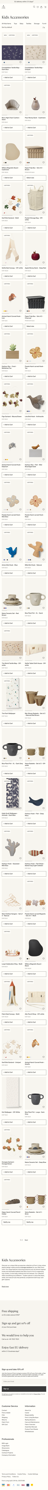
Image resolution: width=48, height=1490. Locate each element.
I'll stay (24, 34)
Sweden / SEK (24, 28)
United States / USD (24, 17)
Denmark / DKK (24, 24)
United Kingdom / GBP (24, 21)
